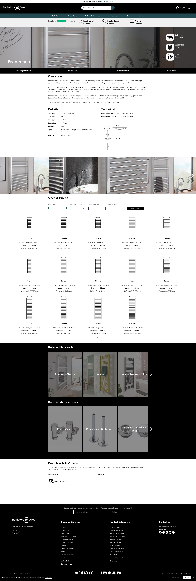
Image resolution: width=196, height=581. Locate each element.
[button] (55, 16)
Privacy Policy (24, 574)
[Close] (193, 577)
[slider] (48, 208)
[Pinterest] (173, 532)
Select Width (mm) (94, 204)
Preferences (176, 578)
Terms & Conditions (11, 574)
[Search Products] (113, 8)
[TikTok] (167, 532)
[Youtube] (170, 532)
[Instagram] (163, 532)
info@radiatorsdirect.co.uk (167, 527)
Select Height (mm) (75, 204)
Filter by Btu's (53, 204)
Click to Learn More (106, 1)
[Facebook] (160, 532)
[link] (189, 7)
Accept (187, 578)
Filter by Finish (112, 204)
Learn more (48, 578)
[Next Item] (192, 176)
